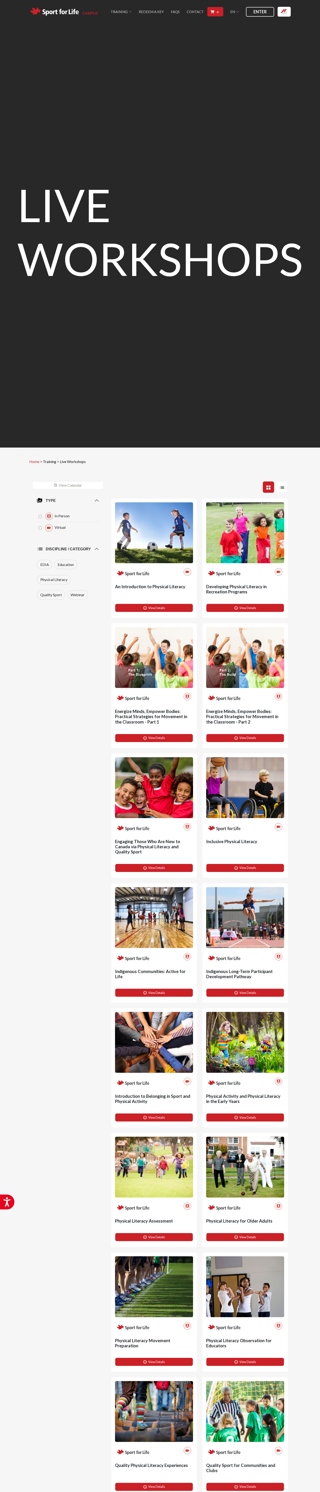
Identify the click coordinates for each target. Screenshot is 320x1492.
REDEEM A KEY (151, 12)
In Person (62, 516)
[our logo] (64, 12)
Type (51, 501)
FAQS (175, 12)
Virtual (60, 527)
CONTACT (195, 12)
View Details (154, 607)
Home (34, 461)
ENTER (260, 11)
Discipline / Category (68, 549)
